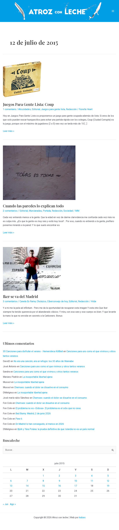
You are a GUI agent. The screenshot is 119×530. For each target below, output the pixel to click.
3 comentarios (10, 301)
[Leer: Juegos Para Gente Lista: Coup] (22, 79)
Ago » (13, 504)
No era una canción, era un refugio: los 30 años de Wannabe (44, 361)
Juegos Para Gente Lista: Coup (28, 104)
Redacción (71, 109)
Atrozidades (24, 109)
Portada (47, 210)
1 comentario (9, 109)
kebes (82, 517)
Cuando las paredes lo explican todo (33, 205)
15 (43, 485)
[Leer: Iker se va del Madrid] (32, 268)
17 (75, 485)
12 (108, 480)
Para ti (19, 418)
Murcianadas (35, 210)
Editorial (36, 109)
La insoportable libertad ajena (37, 377)
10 (75, 480)
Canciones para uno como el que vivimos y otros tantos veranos (52, 366)
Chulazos (41, 301)
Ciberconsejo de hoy (57, 301)
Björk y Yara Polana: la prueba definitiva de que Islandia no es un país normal (55, 429)
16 (59, 485)
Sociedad (68, 210)
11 (92, 480)
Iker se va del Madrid (20, 296)
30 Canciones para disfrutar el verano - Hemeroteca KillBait (33, 351)
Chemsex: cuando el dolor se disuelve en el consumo (41, 387)
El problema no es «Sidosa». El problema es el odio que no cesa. (48, 408)
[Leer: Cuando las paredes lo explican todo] (39, 172)
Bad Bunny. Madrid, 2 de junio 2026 (33, 413)
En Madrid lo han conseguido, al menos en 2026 (40, 424)
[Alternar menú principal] (113, 11)
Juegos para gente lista (53, 109)
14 (27, 485)
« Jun (5, 504)
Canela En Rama (28, 301)
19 (108, 485)
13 (11, 485)
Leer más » (8, 131)
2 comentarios (10, 210)
